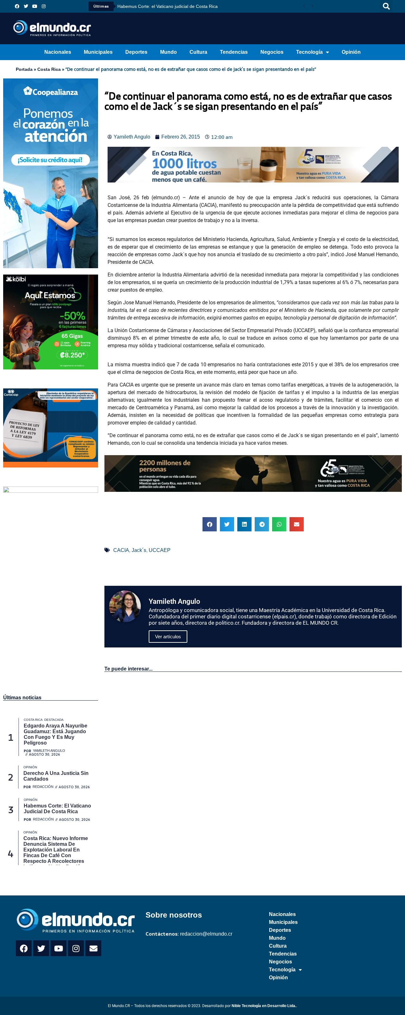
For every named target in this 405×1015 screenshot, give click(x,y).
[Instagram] (43, 6)
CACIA (121, 550)
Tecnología (309, 52)
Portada (24, 69)
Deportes (136, 52)
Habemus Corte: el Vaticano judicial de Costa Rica (167, 6)
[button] (386, 6)
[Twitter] (26, 6)
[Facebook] (17, 6)
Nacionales (57, 52)
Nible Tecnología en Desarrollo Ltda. (264, 1006)
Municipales (98, 52)
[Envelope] (93, 948)
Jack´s (139, 550)
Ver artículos (168, 636)
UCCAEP (160, 550)
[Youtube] (34, 6)
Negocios (272, 52)
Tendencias (234, 52)
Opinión (351, 52)
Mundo (168, 52)
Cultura (198, 52)
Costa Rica (49, 69)
